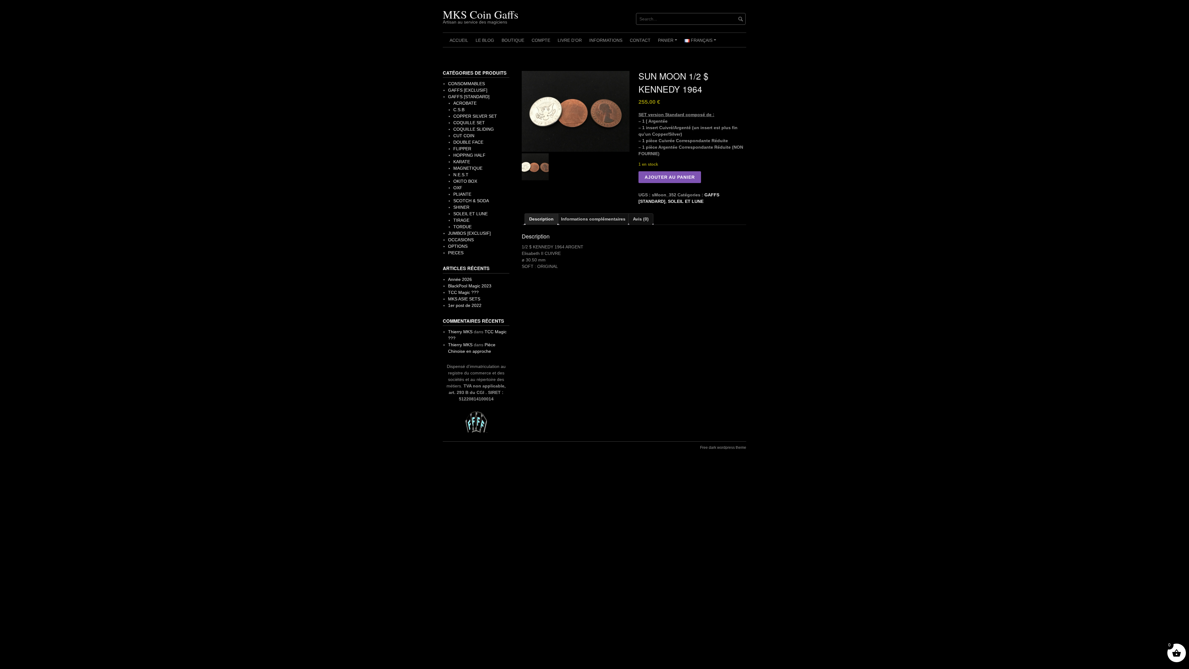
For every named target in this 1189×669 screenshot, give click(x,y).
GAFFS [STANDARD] (469, 96)
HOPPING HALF (469, 155)
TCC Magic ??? (463, 292)
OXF (457, 187)
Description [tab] (541, 218)
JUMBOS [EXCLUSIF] (469, 233)
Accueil (459, 40)
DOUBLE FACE (468, 142)
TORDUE (462, 226)
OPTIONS (458, 246)
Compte (541, 40)
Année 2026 (460, 279)
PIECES (456, 252)
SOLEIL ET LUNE (685, 201)
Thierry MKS (460, 331)
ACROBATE (465, 103)
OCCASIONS (461, 239)
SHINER (461, 207)
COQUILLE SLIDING (473, 129)
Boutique (513, 40)
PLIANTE (462, 194)
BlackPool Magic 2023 (469, 285)
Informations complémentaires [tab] (593, 218)
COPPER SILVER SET (475, 116)
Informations (605, 40)
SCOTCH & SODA (471, 200)
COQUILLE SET (469, 122)
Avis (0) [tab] (641, 218)
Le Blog (485, 40)
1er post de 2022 (464, 305)
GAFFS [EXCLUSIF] (467, 90)
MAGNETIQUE (467, 168)
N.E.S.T (460, 174)
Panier (668, 42)
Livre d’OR (570, 40)
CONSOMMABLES (466, 83)
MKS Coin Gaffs (480, 14)
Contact (640, 40)
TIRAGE (461, 220)
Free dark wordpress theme (723, 447)
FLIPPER (462, 148)
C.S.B (458, 109)
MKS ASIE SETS (464, 298)
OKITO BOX (465, 181)
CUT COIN (463, 135)
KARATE (461, 161)
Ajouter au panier (670, 177)
